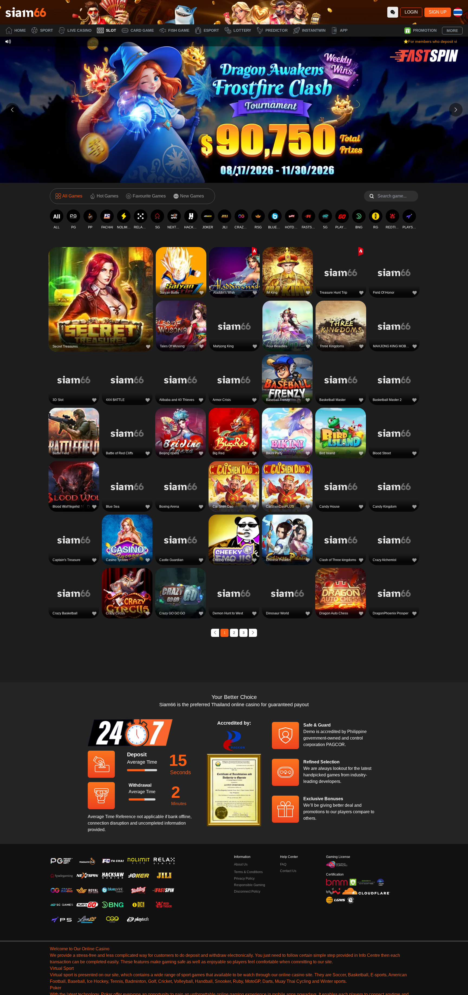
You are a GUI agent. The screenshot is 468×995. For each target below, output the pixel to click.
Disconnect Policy (247, 891)
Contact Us (288, 871)
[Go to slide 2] (236, 174)
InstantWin (314, 30)
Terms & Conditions (248, 872)
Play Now (101, 300)
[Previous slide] (12, 109)
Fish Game (178, 30)
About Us (241, 864)
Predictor (276, 30)
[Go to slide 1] (231, 174)
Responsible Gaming (249, 885)
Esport (211, 30)
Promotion (425, 30)
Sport (46, 30)
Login (411, 12)
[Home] (25, 12)
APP (343, 30)
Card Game (142, 30)
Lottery (242, 30)
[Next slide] (456, 109)
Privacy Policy (244, 878)
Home (20, 30)
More (452, 30)
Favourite (101, 287)
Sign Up (438, 12)
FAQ (283, 864)
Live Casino (79, 30)
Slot (111, 30)
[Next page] (253, 633)
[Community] (392, 12)
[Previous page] (215, 633)
